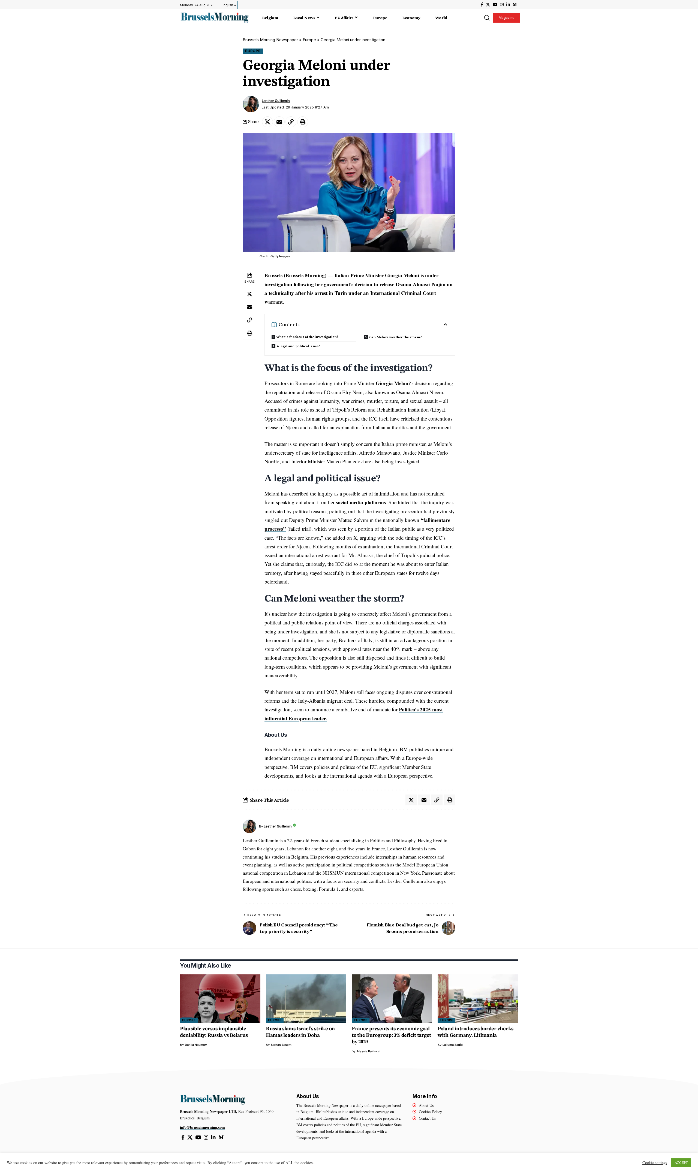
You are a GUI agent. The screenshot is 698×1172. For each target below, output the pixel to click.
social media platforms (361, 502)
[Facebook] (482, 4)
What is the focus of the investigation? (307, 336)
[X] (488, 4)
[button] (486, 17)
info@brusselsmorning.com (202, 1127)
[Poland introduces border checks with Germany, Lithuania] (478, 998)
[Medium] (514, 4)
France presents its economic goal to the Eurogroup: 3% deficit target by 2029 (391, 1035)
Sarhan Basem (281, 1045)
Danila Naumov (196, 1045)
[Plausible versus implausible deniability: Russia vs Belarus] (220, 998)
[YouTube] (495, 4)
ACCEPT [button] (681, 1162)
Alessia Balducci (368, 1051)
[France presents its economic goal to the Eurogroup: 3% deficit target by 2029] (392, 998)
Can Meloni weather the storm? (395, 337)
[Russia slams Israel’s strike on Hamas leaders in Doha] (306, 998)
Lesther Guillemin (276, 101)
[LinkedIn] (508, 4)
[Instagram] (502, 4)
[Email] (279, 121)
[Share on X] (267, 121)
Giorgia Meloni (393, 383)
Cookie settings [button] (654, 1162)
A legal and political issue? (299, 346)
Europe (309, 39)
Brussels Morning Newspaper (270, 39)
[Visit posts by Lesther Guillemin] (251, 104)
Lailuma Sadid (453, 1045)
